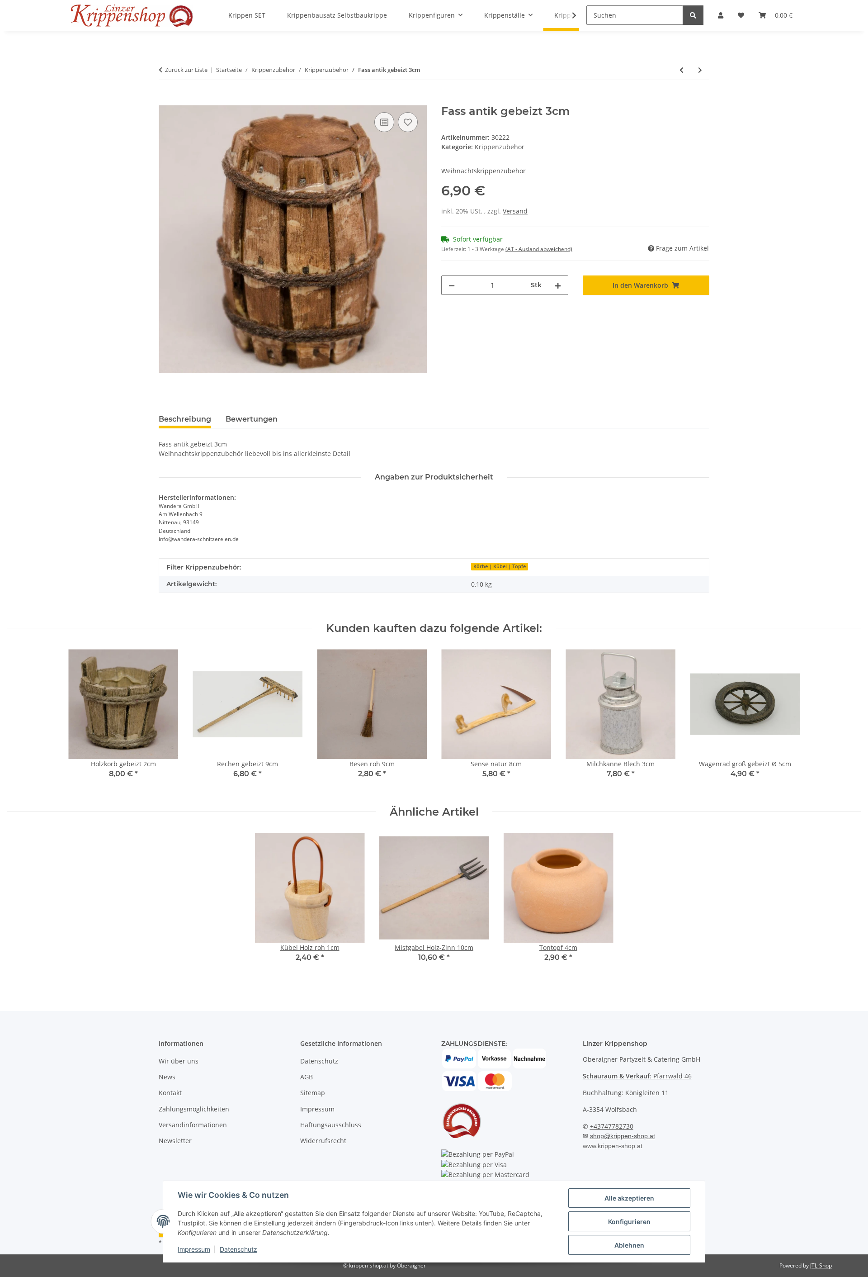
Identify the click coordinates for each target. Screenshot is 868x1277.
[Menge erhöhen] (558, 285)
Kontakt (170, 1092)
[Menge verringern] (452, 285)
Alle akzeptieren (629, 1198)
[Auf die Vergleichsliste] (384, 122)
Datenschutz (238, 1249)
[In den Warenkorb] (166, 100)
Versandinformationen (193, 1124)
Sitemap (312, 1092)
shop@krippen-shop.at (622, 1135)
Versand (515, 211)
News (167, 1077)
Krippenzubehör (499, 146)
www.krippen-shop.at (612, 1145)
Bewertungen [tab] (252, 419)
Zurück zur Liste (186, 70)
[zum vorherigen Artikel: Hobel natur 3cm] (681, 70)
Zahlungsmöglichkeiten (194, 1109)
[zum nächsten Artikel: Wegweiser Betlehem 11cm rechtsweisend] (700, 70)
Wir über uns (178, 1061)
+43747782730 (611, 1126)
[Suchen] (693, 15)
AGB (306, 1077)
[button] (568, 15)
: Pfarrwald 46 (637, 1076)
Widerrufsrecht (323, 1140)
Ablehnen (629, 1245)
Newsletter (175, 1140)
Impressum (194, 1249)
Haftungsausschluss (330, 1124)
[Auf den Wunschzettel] (408, 122)
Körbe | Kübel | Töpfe (499, 566)
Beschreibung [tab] (185, 419)
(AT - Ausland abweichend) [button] (538, 249)
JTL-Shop (821, 1265)
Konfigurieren (629, 1221)
